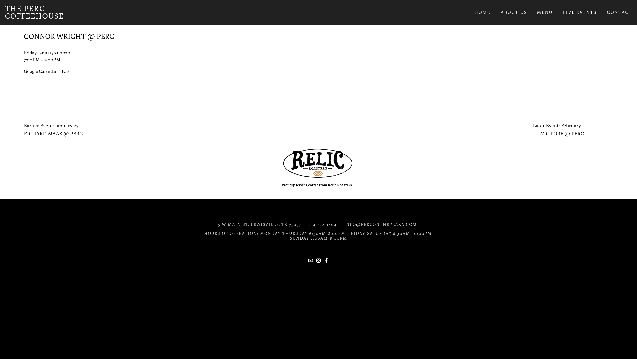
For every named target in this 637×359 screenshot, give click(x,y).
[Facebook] (326, 260)
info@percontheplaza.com (381, 224)
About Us (514, 12)
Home (482, 12)
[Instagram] (318, 260)
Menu (545, 12)
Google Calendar (40, 71)
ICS (65, 71)
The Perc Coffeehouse (34, 12)
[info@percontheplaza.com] (310, 260)
